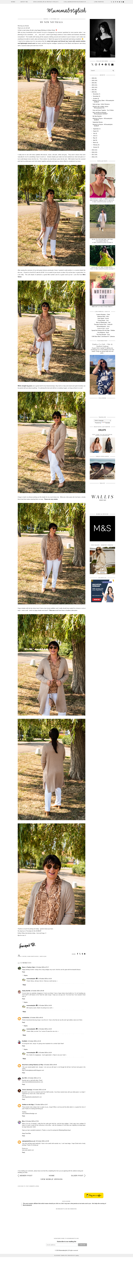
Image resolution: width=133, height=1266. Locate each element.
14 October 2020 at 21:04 (39, 1089)
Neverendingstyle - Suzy (103, 326)
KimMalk (24, 1041)
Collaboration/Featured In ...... (76, 1)
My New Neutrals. (97, 116)
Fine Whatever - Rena (103, 332)
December (95, 94)
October (95, 98)
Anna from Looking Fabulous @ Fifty (32, 1064)
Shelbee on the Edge (28, 1104)
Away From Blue (26, 1133)
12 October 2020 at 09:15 (36, 1017)
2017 (93, 154)
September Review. (98, 122)
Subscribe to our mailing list (66, 1241)
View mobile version (52, 1179)
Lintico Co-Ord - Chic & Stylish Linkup (102, 345)
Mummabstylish (66, 11)
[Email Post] (19, 955)
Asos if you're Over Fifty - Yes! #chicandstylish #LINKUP (102, 268)
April (94, 140)
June (94, 135)
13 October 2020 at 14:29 (45, 1029)
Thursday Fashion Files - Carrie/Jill (103, 324)
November (95, 96)
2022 (93, 87)
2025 (93, 80)
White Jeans (43, 956)
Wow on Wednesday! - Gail (103, 322)
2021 (93, 89)
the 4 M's (24, 1078)
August (95, 131)
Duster (24, 956)
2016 (93, 157)
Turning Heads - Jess (103, 320)
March (94, 142)
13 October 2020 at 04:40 (50, 1064)
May (94, 138)
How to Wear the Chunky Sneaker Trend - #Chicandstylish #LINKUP (102, 241)
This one (52, 610)
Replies (26, 975)
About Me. (24, 1)
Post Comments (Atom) (32, 1186)
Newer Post (26, 1175)
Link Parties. (99, 1)
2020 (93, 92)
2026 (93, 78)
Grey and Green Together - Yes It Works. (103, 110)
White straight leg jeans (25, 386)
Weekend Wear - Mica (103, 316)
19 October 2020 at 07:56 (32, 1121)
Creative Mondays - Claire (103, 314)
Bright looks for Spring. (102, 306)
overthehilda (25, 1017)
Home (13, 1)
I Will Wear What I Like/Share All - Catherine (103, 336)
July (94, 133)
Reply (23, 972)
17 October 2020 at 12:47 (41, 1104)
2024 (93, 82)
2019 (93, 150)
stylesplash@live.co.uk (28, 1141)
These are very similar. (51, 499)
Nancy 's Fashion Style (28, 967)
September (96, 128)
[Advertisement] (66, 1223)
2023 (93, 85)
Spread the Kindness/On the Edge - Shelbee (103, 330)
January (95, 147)
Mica (23, 1121)
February (95, 144)
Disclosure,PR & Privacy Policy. (46, 1)
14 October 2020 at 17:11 (34, 1078)
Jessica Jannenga (27, 1089)
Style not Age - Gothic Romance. (101, 104)
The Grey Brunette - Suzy (103, 334)
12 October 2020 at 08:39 (37, 990)
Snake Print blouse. (33, 956)
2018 (93, 152)
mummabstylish (31, 978)
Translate (107, 422)
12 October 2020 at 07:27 (42, 967)
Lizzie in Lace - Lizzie (103, 328)
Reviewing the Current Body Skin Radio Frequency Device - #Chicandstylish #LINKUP (102, 200)
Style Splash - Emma (103, 318)
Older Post (77, 1175)
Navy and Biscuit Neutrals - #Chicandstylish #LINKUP (100, 113)
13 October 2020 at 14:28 (45, 978)
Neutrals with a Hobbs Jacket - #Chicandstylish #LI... (101, 107)
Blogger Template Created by (66, 1255)
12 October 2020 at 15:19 (34, 1041)
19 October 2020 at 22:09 (42, 1141)
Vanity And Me (26, 990)
